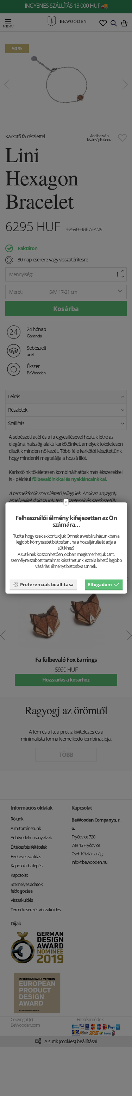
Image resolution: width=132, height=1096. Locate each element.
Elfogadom (100, 584)
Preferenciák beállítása (47, 584)
